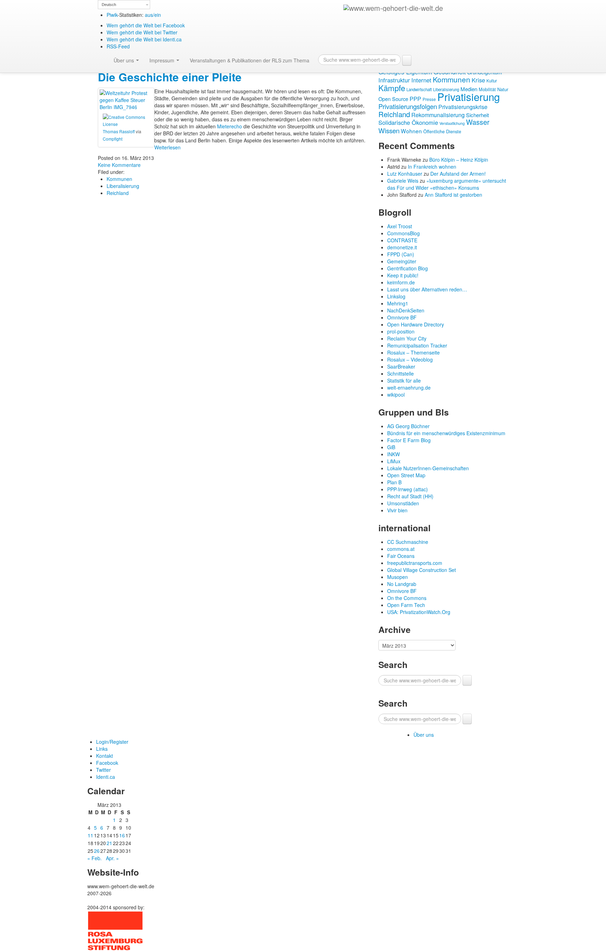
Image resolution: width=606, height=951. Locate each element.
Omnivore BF (402, 317)
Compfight (112, 139)
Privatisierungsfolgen (407, 106)
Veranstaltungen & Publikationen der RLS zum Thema (249, 60)
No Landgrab (401, 583)
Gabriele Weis (402, 180)
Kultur (491, 80)
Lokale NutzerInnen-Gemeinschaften (428, 468)
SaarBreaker (401, 366)
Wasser (478, 122)
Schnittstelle (400, 373)
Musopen (397, 576)
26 (97, 850)
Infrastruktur (394, 80)
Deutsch (109, 4)
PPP (415, 99)
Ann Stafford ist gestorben (453, 194)
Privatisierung (468, 96)
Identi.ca (105, 776)
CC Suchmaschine (407, 541)
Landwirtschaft (419, 89)
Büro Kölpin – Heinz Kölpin (458, 159)
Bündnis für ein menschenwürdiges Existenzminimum (446, 433)
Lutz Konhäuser (404, 173)
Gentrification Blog (407, 268)
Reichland (118, 192)
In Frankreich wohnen (432, 166)
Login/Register (112, 741)
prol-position (401, 331)
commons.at (401, 548)
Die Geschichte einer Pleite (170, 77)
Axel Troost (399, 226)
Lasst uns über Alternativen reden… (427, 289)
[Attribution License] (126, 120)
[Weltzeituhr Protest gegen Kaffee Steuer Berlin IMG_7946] (126, 99)
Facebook (107, 762)
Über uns (124, 60)
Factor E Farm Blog (409, 440)
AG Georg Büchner (408, 426)
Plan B (394, 482)
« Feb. (94, 858)
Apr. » (112, 858)
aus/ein (153, 14)
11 (90, 835)
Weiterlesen (167, 147)
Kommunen (119, 178)
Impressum (162, 60)
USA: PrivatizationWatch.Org (418, 611)
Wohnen (411, 131)
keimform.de (401, 282)
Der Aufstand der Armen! (458, 173)
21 (109, 843)
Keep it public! (402, 275)
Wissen (388, 130)
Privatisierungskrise (462, 107)
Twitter (103, 769)
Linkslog (396, 296)
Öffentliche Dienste (442, 131)
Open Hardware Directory (415, 324)
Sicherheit (477, 115)
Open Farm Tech (406, 604)
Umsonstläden (403, 503)
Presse (429, 99)
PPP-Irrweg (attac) (407, 489)
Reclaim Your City (406, 338)
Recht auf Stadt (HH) (410, 496)
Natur (502, 89)
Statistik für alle (404, 380)
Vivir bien (397, 510)
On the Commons (406, 597)
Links (102, 748)
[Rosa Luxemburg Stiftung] (115, 929)
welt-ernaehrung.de (409, 387)
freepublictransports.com (414, 562)
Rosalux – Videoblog (410, 359)
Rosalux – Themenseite (413, 352)
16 (122, 835)
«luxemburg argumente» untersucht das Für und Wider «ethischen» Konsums (446, 184)
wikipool (396, 394)
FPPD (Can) (400, 254)
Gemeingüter (401, 261)
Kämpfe (391, 87)
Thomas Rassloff (119, 131)
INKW (393, 454)
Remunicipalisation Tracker (417, 345)
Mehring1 (397, 303)
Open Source (393, 98)
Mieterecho (229, 126)
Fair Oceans (401, 555)
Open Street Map (406, 475)
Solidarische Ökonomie (408, 122)
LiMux (393, 461)
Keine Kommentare (119, 164)
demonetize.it (402, 247)
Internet (421, 80)
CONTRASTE (402, 240)
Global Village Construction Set (421, 569)
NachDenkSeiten (405, 310)
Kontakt (104, 755)
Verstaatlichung (452, 123)
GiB (391, 447)
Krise (478, 80)
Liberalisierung (123, 185)
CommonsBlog (403, 233)
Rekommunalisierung (438, 115)
